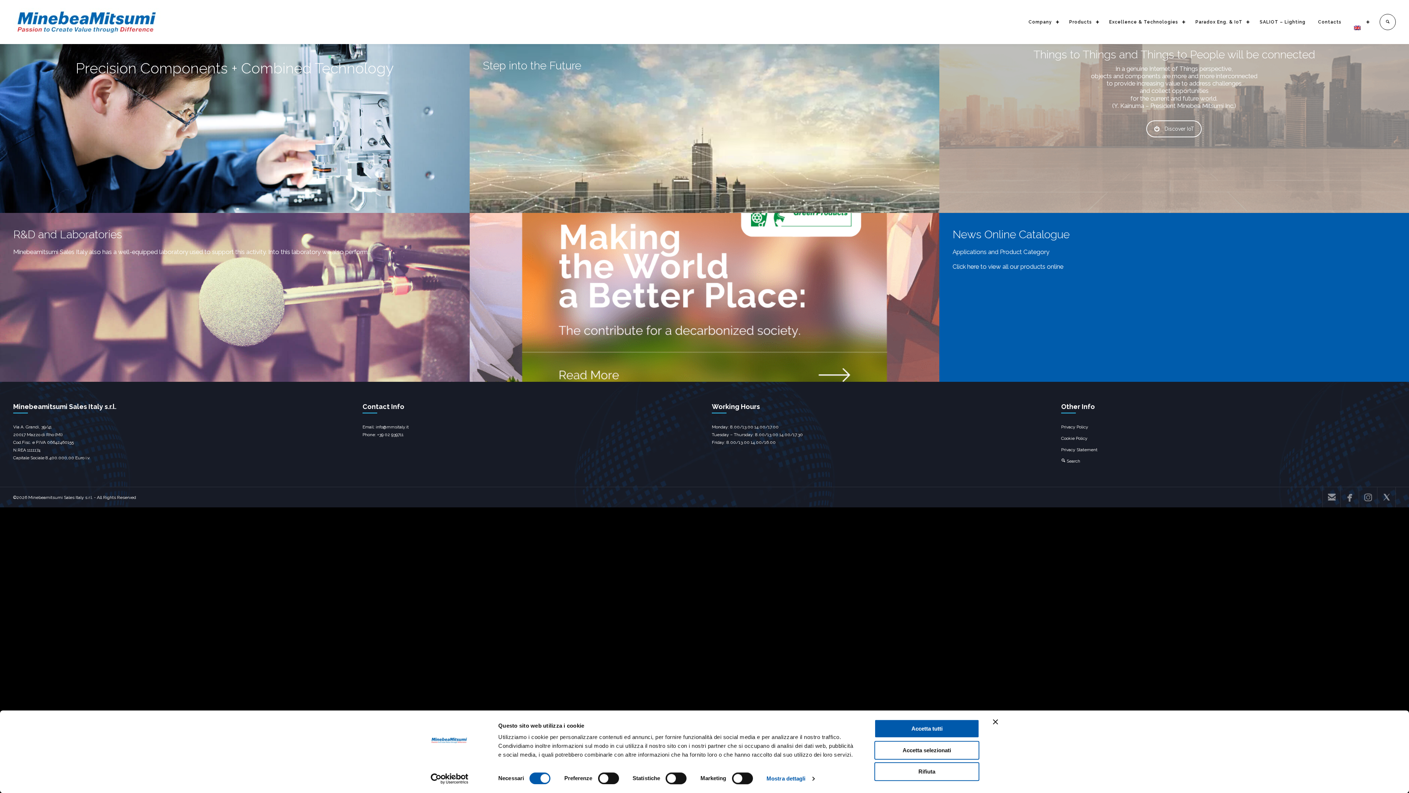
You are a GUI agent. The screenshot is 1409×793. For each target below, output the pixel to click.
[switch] (608, 778)
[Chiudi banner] (995, 721)
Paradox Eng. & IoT (1218, 22)
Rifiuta (926, 771)
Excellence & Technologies (1143, 22)
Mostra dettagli (786, 778)
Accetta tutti (927, 728)
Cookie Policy (1074, 438)
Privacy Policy (1074, 427)
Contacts (1329, 22)
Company (1040, 22)
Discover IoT (1179, 129)
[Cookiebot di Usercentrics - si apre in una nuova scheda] (450, 778)
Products (1080, 22)
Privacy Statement (1079, 449)
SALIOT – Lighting (1283, 22)
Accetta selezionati (927, 750)
